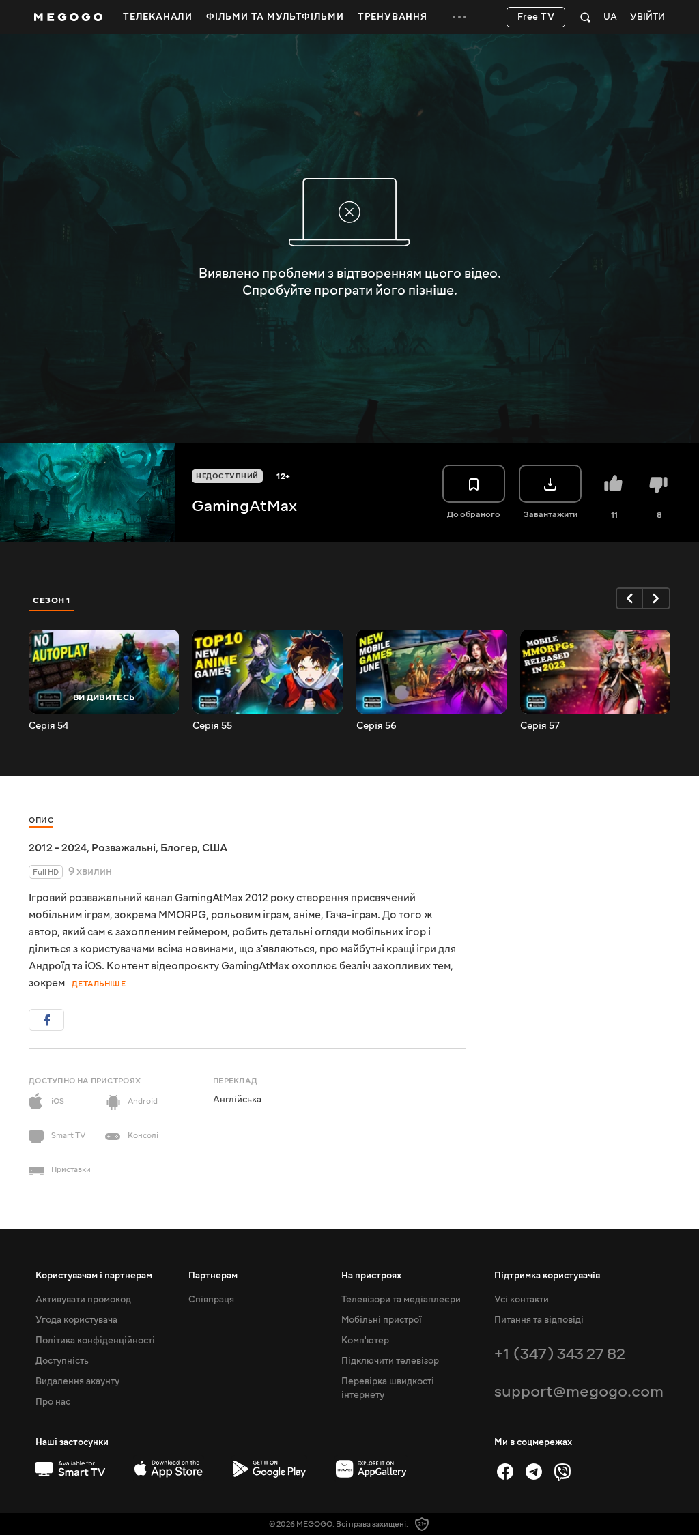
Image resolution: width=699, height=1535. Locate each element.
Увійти (647, 17)
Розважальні (123, 848)
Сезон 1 (52, 600)
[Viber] (562, 1471)
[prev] (629, 598)
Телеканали (157, 17)
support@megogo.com (579, 1391)
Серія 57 (540, 726)
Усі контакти (521, 1299)
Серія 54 (48, 726)
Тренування (392, 17)
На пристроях (371, 1276)
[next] (656, 598)
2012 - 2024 (58, 848)
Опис (41, 820)
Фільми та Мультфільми (275, 17)
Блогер (178, 848)
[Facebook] (505, 1471)
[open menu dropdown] (459, 17)
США (214, 848)
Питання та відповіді (539, 1320)
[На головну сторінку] (68, 17)
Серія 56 (376, 726)
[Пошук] (585, 17)
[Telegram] (534, 1471)
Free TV (536, 17)
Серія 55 (212, 726)
